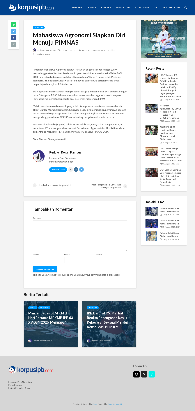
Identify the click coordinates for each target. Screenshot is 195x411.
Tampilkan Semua (58, 170)
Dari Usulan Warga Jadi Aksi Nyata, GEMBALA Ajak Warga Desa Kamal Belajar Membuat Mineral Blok (171, 154)
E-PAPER (106, 7)
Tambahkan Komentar (90, 50)
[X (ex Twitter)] (144, 374)
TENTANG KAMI (171, 7)
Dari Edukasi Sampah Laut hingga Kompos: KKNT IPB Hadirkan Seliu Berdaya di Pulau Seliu (170, 175)
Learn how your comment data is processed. (97, 274)
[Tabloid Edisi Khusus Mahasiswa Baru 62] (151, 223)
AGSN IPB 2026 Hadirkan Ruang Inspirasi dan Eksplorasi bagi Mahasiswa (168, 133)
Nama (36, 255)
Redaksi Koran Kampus (46, 50)
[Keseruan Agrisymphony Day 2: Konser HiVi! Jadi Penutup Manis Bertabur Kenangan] (151, 108)
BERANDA (77, 7)
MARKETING (123, 7)
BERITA (92, 7)
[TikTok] (152, 374)
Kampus (33, 308)
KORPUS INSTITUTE (146, 7)
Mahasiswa (38, 28)
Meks (94, 404)
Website (99, 255)
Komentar (37, 218)
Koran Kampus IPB (115, 404)
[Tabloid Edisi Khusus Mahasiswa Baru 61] (151, 235)
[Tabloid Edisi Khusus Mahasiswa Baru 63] (151, 211)
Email (67, 255)
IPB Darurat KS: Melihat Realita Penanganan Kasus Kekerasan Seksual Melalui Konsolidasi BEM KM (107, 320)
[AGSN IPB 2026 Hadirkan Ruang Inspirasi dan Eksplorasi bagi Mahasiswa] (151, 130)
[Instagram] (136, 374)
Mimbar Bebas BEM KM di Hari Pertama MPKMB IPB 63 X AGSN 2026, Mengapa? (50, 317)
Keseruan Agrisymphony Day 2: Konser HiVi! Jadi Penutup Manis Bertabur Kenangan (170, 111)
